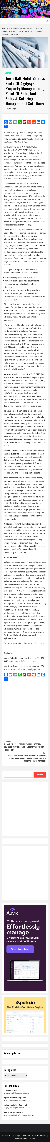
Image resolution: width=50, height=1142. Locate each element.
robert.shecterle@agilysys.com (22, 661)
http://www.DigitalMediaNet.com (17, 1108)
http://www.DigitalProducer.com (17, 1100)
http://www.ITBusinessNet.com (16, 1093)
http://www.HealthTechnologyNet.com (19, 1115)
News (8, 73)
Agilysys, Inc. (34, 150)
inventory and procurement (34, 590)
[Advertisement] (25, 709)
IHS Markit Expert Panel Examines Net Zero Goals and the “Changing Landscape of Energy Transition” (24, 745)
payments (8, 594)
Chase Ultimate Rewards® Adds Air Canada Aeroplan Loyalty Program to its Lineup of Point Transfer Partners (27, 757)
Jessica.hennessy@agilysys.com (26, 669)
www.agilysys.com (36, 643)
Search (40, 775)
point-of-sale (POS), (28, 587)
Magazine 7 (19, 1138)
